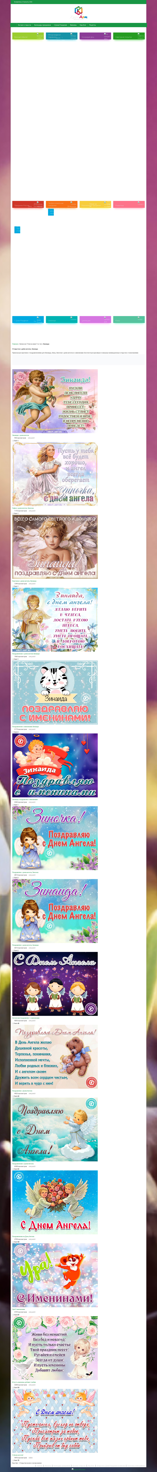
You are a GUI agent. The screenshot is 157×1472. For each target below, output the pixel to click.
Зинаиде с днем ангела (20, 435)
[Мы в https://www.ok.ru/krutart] (141, 1)
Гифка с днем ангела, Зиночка (23, 508)
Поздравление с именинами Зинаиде (25, 726)
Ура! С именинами (18, 1309)
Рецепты (92, 25)
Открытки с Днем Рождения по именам (111, 1466)
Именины (73, 25)
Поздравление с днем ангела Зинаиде (26, 654)
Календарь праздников (42, 25)
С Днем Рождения (60, 25)
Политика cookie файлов (136, 1466)
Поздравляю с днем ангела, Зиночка (25, 872)
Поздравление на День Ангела (23, 1236)
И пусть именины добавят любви (24, 1382)
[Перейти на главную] (14, 25)
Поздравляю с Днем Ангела (22, 1091)
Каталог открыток (24, 25)
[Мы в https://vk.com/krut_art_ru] (139, 1)
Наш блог (83, 25)
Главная (39, 1466)
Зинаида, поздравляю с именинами (25, 799)
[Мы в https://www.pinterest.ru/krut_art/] (143, 1)
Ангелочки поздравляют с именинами (25, 1018)
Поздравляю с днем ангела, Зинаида (25, 945)
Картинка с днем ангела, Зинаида (24, 581)
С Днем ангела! (17, 1455)
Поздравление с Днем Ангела (23, 1164)
